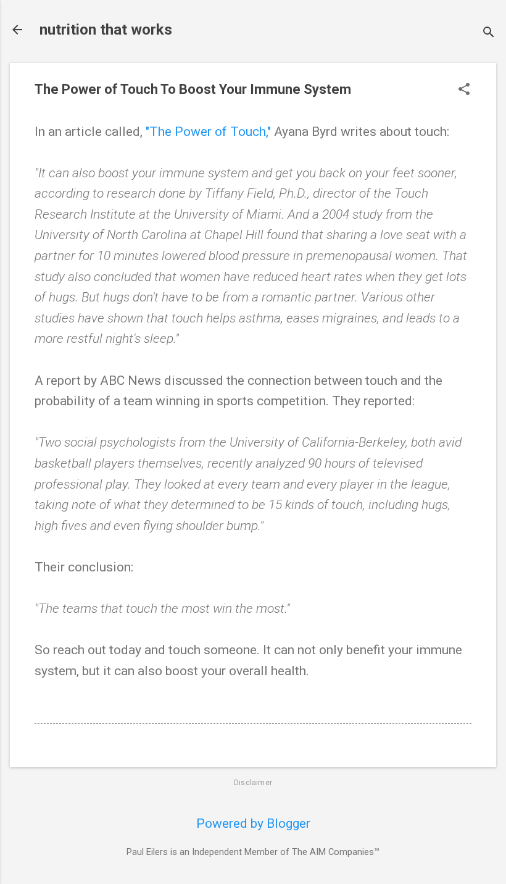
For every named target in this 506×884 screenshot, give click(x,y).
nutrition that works (105, 29)
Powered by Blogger (253, 823)
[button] (464, 90)
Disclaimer (253, 782)
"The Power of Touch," (208, 131)
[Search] (488, 34)
